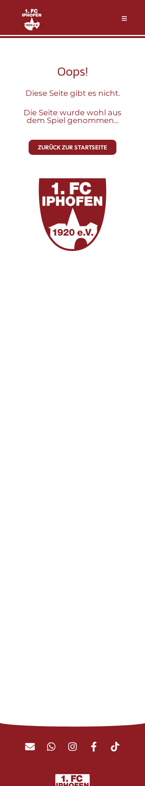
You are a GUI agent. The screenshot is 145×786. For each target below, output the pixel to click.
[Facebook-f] (94, 746)
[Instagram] (72, 746)
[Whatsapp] (51, 746)
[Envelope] (30, 746)
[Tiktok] (115, 746)
